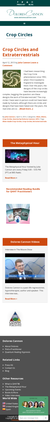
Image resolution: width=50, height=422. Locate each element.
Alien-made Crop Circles (12, 121)
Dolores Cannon (25, 14)
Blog (31, 4)
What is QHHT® (12, 384)
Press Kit (21, 4)
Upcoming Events (13, 389)
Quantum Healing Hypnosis (17, 352)
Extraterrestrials (40, 121)
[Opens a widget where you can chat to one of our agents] (33, 408)
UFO (37, 119)
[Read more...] (26, 108)
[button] (25, 23)
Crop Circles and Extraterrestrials (21, 52)
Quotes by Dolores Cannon (24, 119)
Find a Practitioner (13, 349)
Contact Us (10, 368)
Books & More (11, 392)
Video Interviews (12, 395)
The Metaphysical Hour (15, 386)
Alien (38, 117)
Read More (10, 178)
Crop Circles (7, 119)
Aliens (43, 117)
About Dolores (11, 346)
